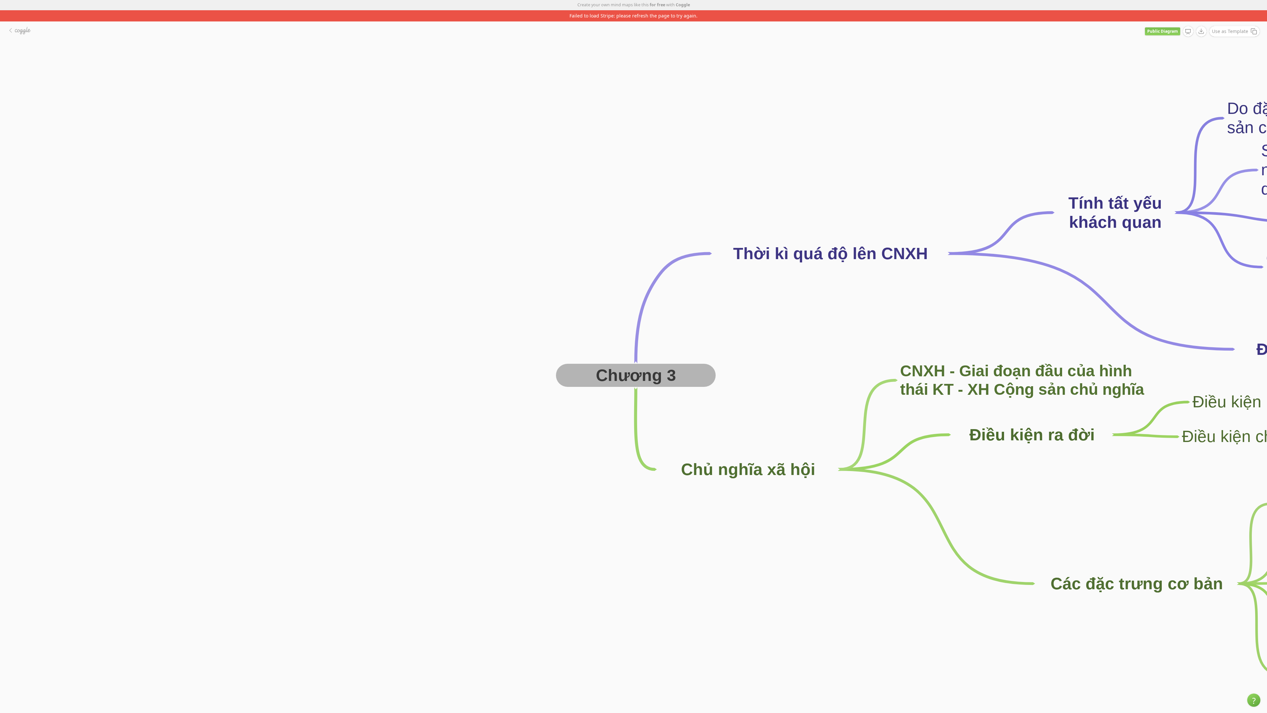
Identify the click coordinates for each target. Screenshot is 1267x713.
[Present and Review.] (1188, 20)
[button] (1253, 700)
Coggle (683, 5)
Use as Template (1230, 20)
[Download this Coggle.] (1201, 20)
